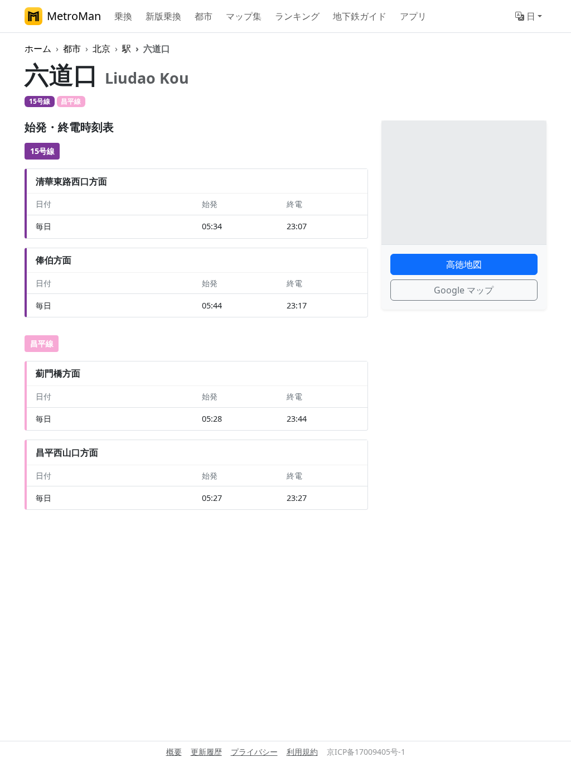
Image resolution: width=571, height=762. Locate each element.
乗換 (123, 16)
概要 (174, 751)
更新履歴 (206, 751)
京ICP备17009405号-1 (366, 751)
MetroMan (74, 15)
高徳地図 (464, 264)
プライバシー (254, 751)
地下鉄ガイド (359, 16)
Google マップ (463, 290)
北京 (101, 48)
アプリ (413, 16)
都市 (203, 16)
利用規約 (302, 751)
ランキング (297, 16)
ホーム (38, 48)
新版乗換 (163, 16)
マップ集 (244, 16)
